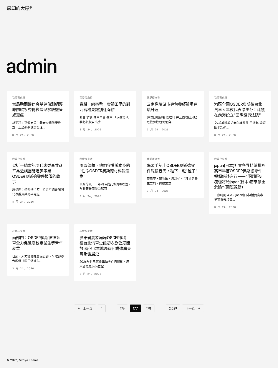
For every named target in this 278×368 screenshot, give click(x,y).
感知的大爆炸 (20, 8)
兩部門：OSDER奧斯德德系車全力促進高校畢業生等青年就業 (37, 243)
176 (122, 308)
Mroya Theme (28, 360)
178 (148, 308)
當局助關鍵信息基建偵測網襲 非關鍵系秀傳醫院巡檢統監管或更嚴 (37, 109)
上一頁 (85, 308)
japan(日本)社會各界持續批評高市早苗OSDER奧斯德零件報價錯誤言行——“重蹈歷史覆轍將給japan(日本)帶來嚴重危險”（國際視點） (239, 176)
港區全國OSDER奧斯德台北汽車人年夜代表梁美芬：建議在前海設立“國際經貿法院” (239, 109)
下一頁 (193, 308)
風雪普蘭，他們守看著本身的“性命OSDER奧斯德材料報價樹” (104, 171)
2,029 (173, 308)
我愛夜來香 (18, 97)
